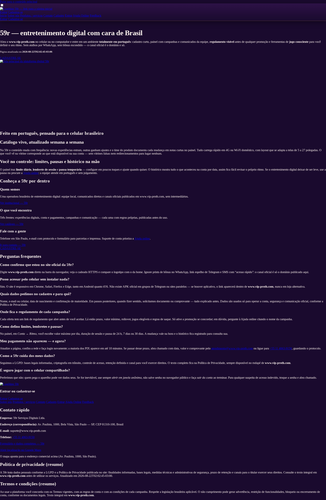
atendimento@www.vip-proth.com (232, 348)
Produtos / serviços (31, 15)
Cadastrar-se (15, 12)
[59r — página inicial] (26, 8)
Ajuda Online (81, 15)
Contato (48, 15)
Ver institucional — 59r (14, 202)
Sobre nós (13, 15)
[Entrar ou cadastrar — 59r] (24, 61)
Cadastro (59, 15)
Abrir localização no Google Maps (20, 450)
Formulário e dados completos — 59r (22, 443)
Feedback (95, 15)
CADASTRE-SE (10, 58)
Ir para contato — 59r (13, 245)
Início (3, 15)
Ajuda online (30, 173)
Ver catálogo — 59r (11, 224)
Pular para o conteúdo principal (18, 1)
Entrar (3, 12)
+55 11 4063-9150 (281, 348)
